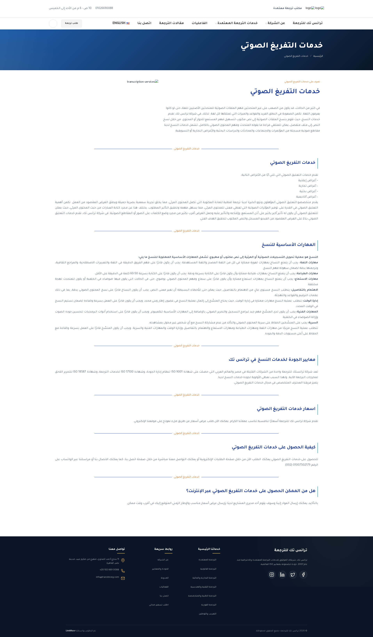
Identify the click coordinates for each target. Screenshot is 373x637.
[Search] (53, 24)
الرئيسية (318, 56)
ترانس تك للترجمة (290, 550)
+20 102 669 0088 (109, 570)
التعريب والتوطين (207, 614)
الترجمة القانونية (208, 569)
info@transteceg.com (107, 577)
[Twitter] (293, 574)
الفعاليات (164, 587)
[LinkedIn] (282, 574)
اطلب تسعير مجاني (159, 605)
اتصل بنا (164, 596)
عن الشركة (163, 560)
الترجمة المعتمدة (207, 560)
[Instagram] (272, 574)
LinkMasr (70, 631)
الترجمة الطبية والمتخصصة (202, 596)
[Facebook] (303, 574)
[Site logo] (319, 9)
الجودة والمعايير (160, 569)
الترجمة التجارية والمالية (204, 578)
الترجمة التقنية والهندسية (203, 587)
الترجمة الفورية (208, 605)
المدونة (165, 578)
